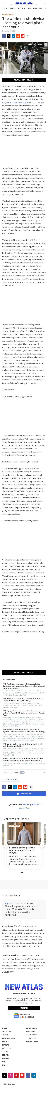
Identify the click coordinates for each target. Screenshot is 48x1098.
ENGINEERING (14, 9)
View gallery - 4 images (24, 80)
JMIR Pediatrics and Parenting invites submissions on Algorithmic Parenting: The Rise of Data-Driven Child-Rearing (23, 731)
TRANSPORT (38, 9)
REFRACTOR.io (32, 1041)
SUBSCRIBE (6, 1031)
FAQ (3, 1065)
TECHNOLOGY (31, 1035)
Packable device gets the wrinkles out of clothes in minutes (22, 850)
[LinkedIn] (13, 36)
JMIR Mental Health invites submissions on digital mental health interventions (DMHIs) (22, 745)
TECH (4, 9)
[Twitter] (8, 36)
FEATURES (6, 1041)
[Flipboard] (22, 36)
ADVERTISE (6, 1048)
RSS (3, 1062)
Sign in (8, 903)
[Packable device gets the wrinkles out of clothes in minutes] (24, 833)
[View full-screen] (45, 44)
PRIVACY (5, 1055)
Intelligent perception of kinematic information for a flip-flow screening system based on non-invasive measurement (23, 759)
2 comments (26, 794)
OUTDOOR (26, 9)
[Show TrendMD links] (44, 772)
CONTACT (6, 1058)
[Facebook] (4, 36)
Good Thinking (8, 14)
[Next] (42, 845)
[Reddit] (18, 36)
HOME (4, 1028)
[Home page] (24, 4)
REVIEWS (5, 1045)
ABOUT (5, 1035)
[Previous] (5, 845)
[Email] (27, 36)
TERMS (5, 1052)
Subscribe (24, 1008)
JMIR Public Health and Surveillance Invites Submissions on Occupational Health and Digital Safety (23, 699)
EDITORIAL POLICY (9, 1038)
